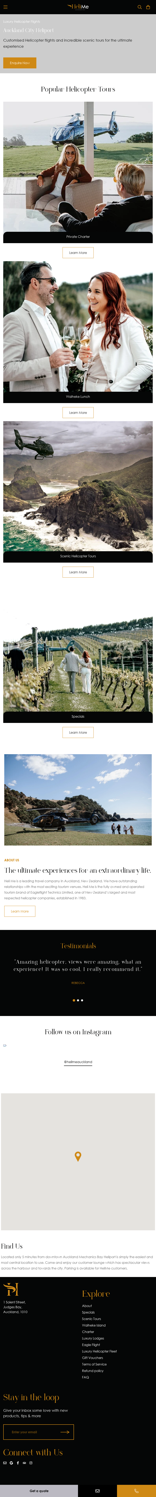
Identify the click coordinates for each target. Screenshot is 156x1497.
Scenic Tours (91, 1319)
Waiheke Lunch (78, 396)
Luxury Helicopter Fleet (99, 1351)
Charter (88, 1332)
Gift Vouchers (92, 1358)
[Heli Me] (78, 7)
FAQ (85, 1377)
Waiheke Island (94, 1325)
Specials (78, 716)
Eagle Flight (91, 1345)
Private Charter (78, 236)
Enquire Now (20, 63)
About (87, 1306)
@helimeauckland (78, 1062)
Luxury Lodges (93, 1338)
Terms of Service (94, 1364)
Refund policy (93, 1371)
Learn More (20, 911)
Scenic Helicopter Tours (78, 556)
